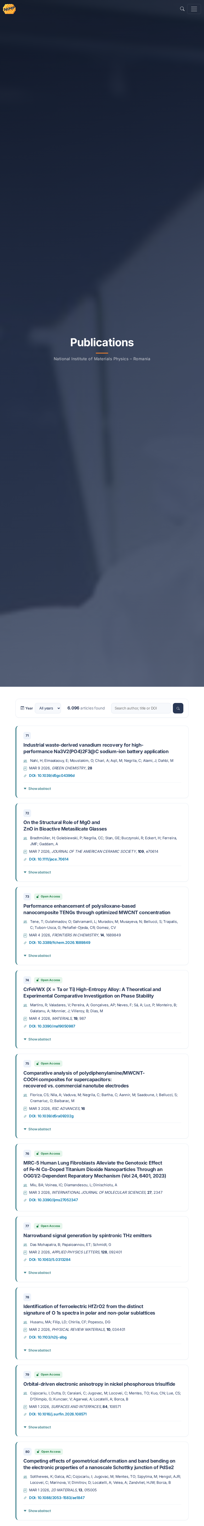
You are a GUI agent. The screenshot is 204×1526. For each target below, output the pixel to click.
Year (29, 708)
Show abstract (39, 789)
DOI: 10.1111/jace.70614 (49, 859)
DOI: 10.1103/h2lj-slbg (48, 1337)
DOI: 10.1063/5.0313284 (50, 1259)
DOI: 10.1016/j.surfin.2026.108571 (58, 1414)
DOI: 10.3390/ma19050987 (52, 1026)
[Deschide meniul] (194, 9)
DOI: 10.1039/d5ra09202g (51, 1116)
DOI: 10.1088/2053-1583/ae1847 (57, 1498)
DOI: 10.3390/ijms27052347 (53, 1200)
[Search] (178, 708)
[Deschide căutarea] (182, 9)
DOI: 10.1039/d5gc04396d (52, 775)
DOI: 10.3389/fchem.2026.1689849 (59, 942)
